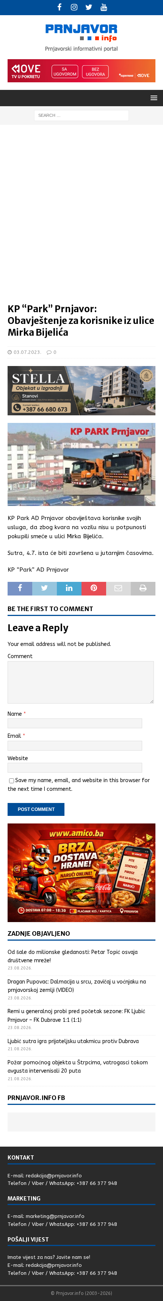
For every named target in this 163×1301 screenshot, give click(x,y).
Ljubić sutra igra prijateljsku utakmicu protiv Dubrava (73, 1041)
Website (18, 758)
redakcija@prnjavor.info (54, 1175)
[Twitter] (89, 7)
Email (15, 736)
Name (16, 714)
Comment (20, 656)
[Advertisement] (81, 217)
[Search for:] (81, 115)
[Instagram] (74, 7)
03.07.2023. (27, 352)
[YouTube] (103, 7)
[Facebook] (59, 7)
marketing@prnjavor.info (55, 1216)
